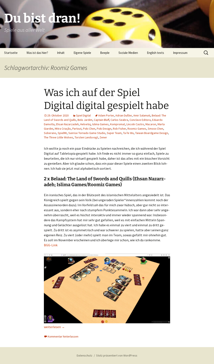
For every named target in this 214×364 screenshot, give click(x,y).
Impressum (180, 53)
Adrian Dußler (123, 115)
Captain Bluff (101, 120)
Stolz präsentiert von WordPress (116, 355)
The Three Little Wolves (58, 137)
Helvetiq (85, 124)
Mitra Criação (63, 128)
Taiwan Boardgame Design (151, 133)
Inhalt (61, 53)
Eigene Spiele (82, 53)
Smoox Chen (155, 128)
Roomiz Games (136, 128)
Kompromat (117, 124)
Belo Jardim (85, 120)
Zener (103, 137)
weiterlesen (54, 327)
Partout (77, 128)
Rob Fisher (119, 128)
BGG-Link (50, 245)
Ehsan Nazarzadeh (67, 124)
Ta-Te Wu (128, 133)
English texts (155, 53)
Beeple (105, 53)
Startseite (11, 53)
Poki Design (104, 128)
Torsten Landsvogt (86, 137)
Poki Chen (89, 128)
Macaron (150, 124)
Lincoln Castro (135, 124)
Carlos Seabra (119, 120)
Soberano (50, 133)
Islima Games (100, 124)
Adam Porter (106, 115)
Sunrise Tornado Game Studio (86, 133)
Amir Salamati (141, 115)
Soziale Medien (128, 53)
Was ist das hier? (37, 53)
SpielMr (62, 133)
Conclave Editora (140, 120)
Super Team (114, 133)
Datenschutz (84, 355)
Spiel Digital (83, 115)
